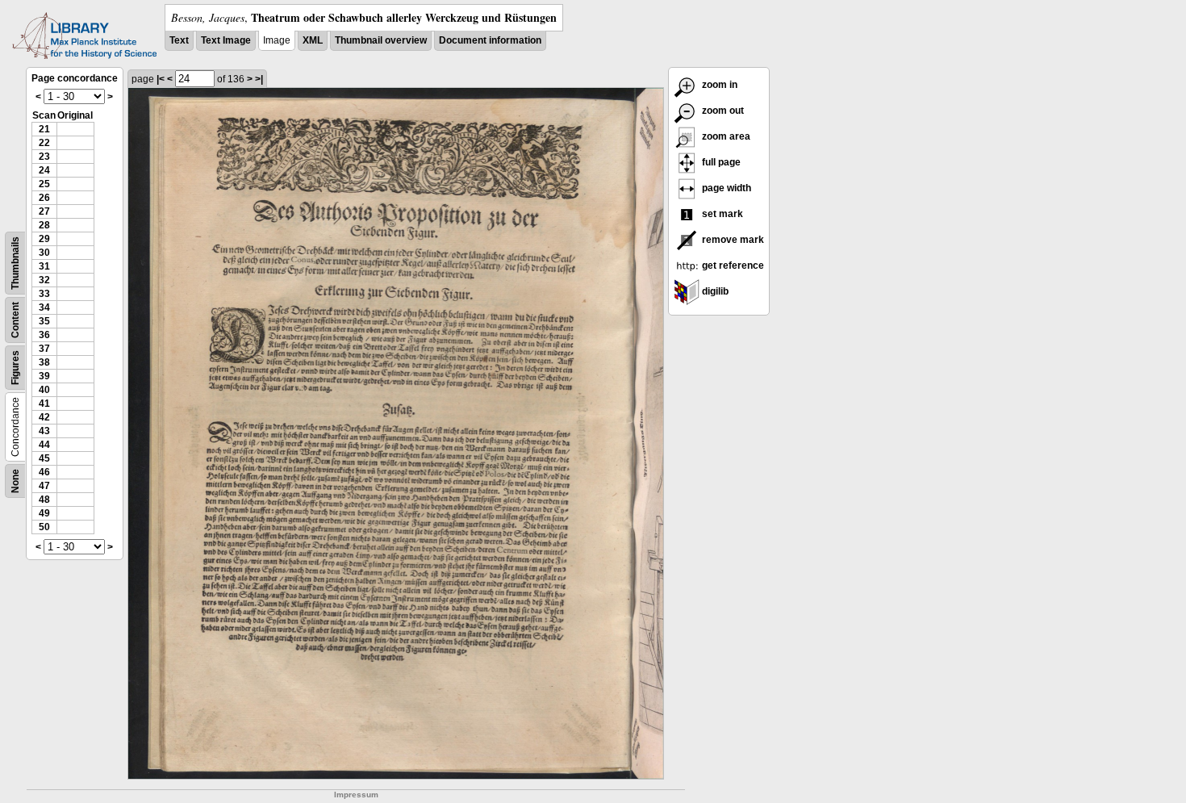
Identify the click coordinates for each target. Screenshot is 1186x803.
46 (44, 472)
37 (44, 348)
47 (44, 485)
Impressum (356, 794)
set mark (721, 214)
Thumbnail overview (381, 40)
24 (44, 170)
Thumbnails (15, 263)
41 (44, 403)
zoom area (724, 136)
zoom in (718, 84)
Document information (490, 40)
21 (44, 129)
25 (44, 184)
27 (44, 211)
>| (259, 79)
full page (720, 162)
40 (44, 389)
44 (44, 444)
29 (44, 239)
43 (44, 431)
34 (44, 307)
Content (15, 320)
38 (44, 362)
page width (725, 188)
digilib (714, 291)
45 (44, 458)
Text (179, 40)
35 (44, 321)
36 (44, 335)
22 (44, 142)
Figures (15, 367)
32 (44, 280)
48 (44, 499)
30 (44, 252)
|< (161, 79)
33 (44, 293)
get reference (731, 265)
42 (44, 417)
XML (313, 40)
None (15, 481)
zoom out (721, 110)
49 (44, 513)
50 (44, 527)
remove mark (731, 239)
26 (44, 197)
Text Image (226, 40)
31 (44, 266)
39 (44, 376)
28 (44, 225)
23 (44, 156)
